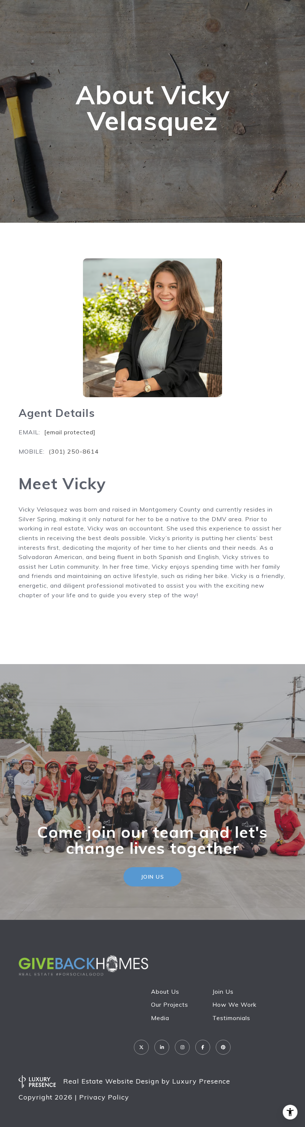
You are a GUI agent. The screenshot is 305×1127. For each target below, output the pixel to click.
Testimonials (231, 1018)
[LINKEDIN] (161, 1047)
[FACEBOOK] (202, 1047)
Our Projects (169, 1004)
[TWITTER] (141, 1047)
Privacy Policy (104, 1097)
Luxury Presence (201, 1081)
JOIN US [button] (152, 876)
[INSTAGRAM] (182, 1047)
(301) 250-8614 (74, 451)
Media (160, 1018)
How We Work (234, 1004)
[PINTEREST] (223, 1047)
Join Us (223, 991)
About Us (165, 991)
